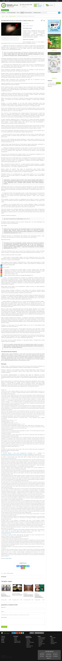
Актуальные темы (17, 641)
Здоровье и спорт (42, 643)
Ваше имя (3, 607)
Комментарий (4, 617)
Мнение (15, 637)
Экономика (28, 641)
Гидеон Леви (48, 656)
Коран (51, 5)
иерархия (42, 654)
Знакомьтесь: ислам (37, 12)
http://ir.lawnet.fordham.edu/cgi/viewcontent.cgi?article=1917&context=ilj (15, 454)
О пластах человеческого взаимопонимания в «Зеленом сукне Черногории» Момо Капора (39, 596)
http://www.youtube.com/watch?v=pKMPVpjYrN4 (12, 532)
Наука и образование (30, 642)
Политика (28, 639)
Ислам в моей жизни (28, 12)
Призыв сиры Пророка (17, 594)
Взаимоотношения (12, 16)
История (3, 593)
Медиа (2, 639)
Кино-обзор (53, 643)
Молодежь (40, 642)
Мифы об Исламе (17, 642)
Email (2, 611)
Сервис (3, 642)
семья (5, 573)
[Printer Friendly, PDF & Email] (41, 20)
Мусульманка (41, 641)
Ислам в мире (53, 637)
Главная (3, 16)
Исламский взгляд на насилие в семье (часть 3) (10, 39)
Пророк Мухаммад (16, 593)
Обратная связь (39, 632)
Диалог (52, 638)
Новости (3, 637)
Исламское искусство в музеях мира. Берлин (28, 595)
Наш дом (40, 644)
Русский (7, 0)
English (3, 0)
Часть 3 (31, 25)
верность (55, 654)
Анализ (36, 593)
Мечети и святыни (30, 645)
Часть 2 (27, 25)
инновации (48, 654)
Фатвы (2, 640)
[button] (5, 10)
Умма (18, 12)
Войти (57, 0)
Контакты (7, 657)
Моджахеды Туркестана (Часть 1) (5, 595)
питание (42, 656)
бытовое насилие (10, 573)
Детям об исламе (42, 638)
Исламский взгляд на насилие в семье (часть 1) (10, 37)
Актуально (3, 12)
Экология (28, 643)
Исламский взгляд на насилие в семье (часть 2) (10, 38)
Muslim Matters (9, 558)
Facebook (55, 656)
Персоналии (29, 647)
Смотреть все (54, 50)
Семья (22, 12)
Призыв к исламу (54, 642)
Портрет (52, 641)
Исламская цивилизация (11, 12)
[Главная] (10, 5)
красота (49, 658)
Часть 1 (24, 25)
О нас (31, 632)
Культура (25, 593)
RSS (10, 657)
